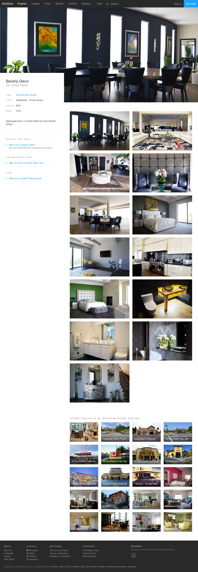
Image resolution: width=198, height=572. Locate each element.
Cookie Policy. (78, 566)
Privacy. (54, 566)
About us (8, 550)
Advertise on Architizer (60, 556)
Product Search (89, 553)
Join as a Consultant (59, 553)
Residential (21, 100)
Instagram (33, 559)
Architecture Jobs (90, 550)
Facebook (33, 550)
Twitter (31, 553)
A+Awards (8, 553)
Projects (21, 3)
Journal (72, 3)
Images (35, 3)
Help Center (9, 559)
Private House (36, 100)
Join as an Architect (59, 550)
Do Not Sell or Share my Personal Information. (106, 566)
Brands (59, 3)
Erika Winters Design (26, 94)
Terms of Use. (65, 566)
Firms (47, 3)
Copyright (132, 566)
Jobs (99, 3)
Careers (7, 556)
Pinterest (32, 556)
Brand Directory (89, 556)
